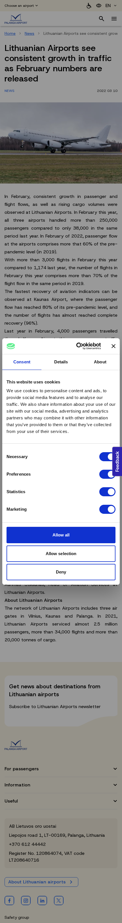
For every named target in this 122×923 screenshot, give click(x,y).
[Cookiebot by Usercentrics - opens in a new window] (76, 346)
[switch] (107, 474)
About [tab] (100, 361)
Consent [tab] (21, 361)
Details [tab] (61, 361)
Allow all (61, 534)
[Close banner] (113, 346)
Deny (61, 572)
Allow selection (61, 553)
